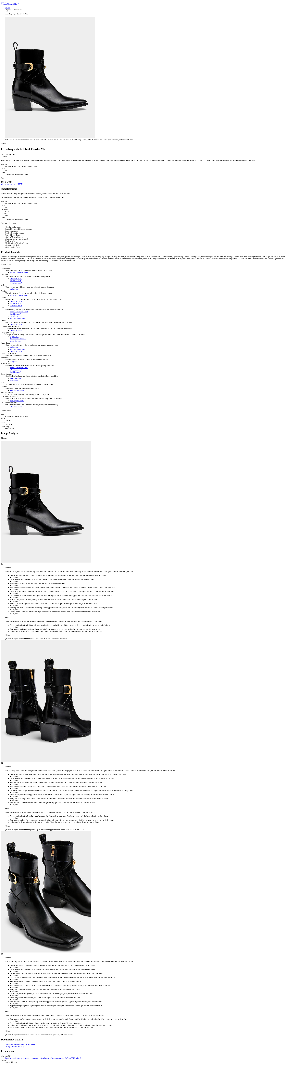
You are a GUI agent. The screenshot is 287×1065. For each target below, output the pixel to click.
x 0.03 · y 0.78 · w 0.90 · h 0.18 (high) (23, 1004)
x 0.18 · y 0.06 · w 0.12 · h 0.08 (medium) (25, 1000)
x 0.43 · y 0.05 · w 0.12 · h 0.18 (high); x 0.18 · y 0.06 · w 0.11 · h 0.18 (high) (38, 801)
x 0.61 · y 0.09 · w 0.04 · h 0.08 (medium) (25, 1008)
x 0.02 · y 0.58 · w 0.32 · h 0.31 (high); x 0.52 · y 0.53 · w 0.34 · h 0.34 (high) (38, 988)
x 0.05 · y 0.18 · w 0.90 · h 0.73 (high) (23, 776)
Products (4, 4)
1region (15, 577)
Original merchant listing (14, 1047)
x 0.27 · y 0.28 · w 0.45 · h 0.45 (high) (23, 785)
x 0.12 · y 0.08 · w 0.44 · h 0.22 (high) (23, 606)
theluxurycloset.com (18, 318)
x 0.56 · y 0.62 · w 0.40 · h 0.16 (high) (23, 614)
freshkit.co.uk (15, 281)
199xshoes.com (16, 279)
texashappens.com (17, 390)
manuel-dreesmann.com (19, 272)
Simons (3, 2)
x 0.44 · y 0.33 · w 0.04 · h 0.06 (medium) (25, 598)
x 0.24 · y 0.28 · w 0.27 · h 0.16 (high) (23, 594)
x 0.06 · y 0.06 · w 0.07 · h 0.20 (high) (23, 602)
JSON (20, 184)
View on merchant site (9, 184)
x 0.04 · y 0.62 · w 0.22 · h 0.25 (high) (23, 590)
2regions (15, 788)
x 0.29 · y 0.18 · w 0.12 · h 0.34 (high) (23, 797)
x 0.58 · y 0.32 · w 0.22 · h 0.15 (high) (23, 793)
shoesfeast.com (16, 283)
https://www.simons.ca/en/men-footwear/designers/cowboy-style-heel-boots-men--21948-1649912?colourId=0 (44, 1058)
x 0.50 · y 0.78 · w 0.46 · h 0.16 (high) (23, 805)
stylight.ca (14, 289)
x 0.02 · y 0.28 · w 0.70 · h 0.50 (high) (23, 971)
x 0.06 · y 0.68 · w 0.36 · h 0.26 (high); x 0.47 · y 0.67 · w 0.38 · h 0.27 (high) (38, 789)
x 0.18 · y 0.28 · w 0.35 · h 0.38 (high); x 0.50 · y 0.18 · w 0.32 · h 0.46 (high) (38, 996)
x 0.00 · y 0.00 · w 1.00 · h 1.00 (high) (23, 627)
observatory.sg (16, 341)
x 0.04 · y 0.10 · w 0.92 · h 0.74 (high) (23, 577)
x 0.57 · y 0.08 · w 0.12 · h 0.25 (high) (23, 984)
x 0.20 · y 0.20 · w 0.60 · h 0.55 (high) (23, 780)
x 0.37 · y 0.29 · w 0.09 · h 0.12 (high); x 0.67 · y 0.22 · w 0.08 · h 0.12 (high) (38, 979)
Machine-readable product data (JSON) (20, 1044)
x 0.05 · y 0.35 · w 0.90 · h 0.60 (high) (23, 967)
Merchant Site (13, 4)
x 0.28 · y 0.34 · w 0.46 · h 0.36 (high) (23, 610)
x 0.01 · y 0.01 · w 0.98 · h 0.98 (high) (23, 1021)
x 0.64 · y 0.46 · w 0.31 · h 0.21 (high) (23, 585)
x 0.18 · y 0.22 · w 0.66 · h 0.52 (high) (23, 581)
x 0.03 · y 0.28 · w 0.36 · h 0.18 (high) (23, 975)
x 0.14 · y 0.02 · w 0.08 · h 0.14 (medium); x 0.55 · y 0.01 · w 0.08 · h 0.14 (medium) (40, 992)
